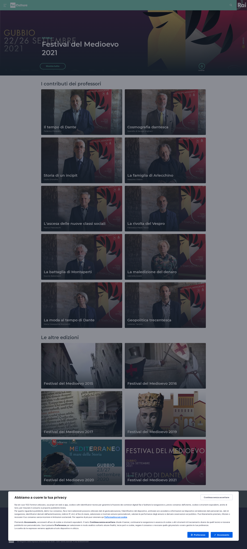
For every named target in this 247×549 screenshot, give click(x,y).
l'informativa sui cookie (115, 517)
